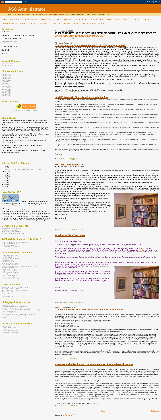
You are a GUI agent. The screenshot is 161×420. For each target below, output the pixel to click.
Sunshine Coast (55, 23)
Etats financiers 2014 (8, 269)
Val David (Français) (64, 19)
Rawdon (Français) (47, 19)
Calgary (23, 23)
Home (5, 19)
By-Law (4, 329)
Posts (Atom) (69, 415)
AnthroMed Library (7, 305)
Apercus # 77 (6, 77)
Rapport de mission (8, 260)
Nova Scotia (14, 19)
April (6, 167)
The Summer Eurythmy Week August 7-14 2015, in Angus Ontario (90, 45)
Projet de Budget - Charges (10, 278)
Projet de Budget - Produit (10, 272)
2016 (5, 166)
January (7, 171)
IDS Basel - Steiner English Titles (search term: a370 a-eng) (21, 310)
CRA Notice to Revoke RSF (10, 264)
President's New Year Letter (70, 235)
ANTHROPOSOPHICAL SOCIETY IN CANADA (80, 36)
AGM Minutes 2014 (8, 245)
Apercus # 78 (6, 74)
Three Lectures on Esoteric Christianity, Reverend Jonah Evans (89, 309)
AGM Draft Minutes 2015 (9, 243)
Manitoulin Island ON (10, 23)
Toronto (117, 19)
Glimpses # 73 (6, 89)
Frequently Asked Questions (10, 289)
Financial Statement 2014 (10, 268)
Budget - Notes (6, 274)
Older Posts (155, 411)
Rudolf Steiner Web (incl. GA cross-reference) (16, 316)
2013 (5, 177)
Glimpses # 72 (6, 92)
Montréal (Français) (80, 19)
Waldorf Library (6, 317)
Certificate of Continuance (10, 332)
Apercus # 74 (6, 88)
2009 (5, 184)
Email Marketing (18, 110)
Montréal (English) (97, 19)
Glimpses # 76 (6, 80)
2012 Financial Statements (10, 292)
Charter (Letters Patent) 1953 (11, 327)
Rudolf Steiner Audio (8, 313)
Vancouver (43, 23)
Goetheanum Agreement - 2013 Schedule (15, 287)
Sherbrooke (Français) (29, 19)
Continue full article (96, 403)
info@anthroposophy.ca (9, 42)
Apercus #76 (6, 82)
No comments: (80, 38)
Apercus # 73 (6, 91)
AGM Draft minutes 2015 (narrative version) (15, 242)
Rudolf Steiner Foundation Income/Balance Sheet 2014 (19, 266)
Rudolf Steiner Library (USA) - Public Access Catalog (18, 314)
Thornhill (136, 19)
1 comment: (79, 91)
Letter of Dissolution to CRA (10, 263)
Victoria (75, 23)
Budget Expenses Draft (9, 277)
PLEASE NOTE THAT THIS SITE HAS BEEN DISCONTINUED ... (23, 169)
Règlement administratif (9, 331)
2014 (5, 175)
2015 (5, 173)
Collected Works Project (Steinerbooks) (14, 306)
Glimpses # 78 (6, 75)
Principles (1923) (7, 326)
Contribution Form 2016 (9, 230)
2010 (5, 182)
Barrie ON (126, 19)
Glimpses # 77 (6, 78)
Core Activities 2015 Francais (11, 255)
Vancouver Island (7, 64)
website (141, 250)
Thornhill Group (7, 65)
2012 (5, 178)
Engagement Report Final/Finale (12, 258)
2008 (5, 186)
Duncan (67, 23)
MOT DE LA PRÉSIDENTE (69, 164)
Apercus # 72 (6, 94)
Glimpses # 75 (6, 85)
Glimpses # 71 (6, 95)
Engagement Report (8, 261)
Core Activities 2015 (8, 257)
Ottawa (109, 19)
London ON (147, 19)
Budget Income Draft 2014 (10, 271)
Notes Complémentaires (9, 275)
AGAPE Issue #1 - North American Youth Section (81, 97)
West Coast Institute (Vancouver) (93, 23)
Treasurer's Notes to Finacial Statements (14, 290)
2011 (5, 180)
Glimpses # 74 (6, 86)
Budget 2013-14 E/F (8, 296)
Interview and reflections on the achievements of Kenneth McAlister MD (94, 364)
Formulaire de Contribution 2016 (12, 228)
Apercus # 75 (6, 83)
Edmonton (32, 23)
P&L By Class (6, 293)
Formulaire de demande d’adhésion (13, 233)
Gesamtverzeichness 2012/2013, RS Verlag (15, 308)
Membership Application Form (11, 231)
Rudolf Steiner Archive (9, 311)
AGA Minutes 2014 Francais (10, 246)
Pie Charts (5, 295)
